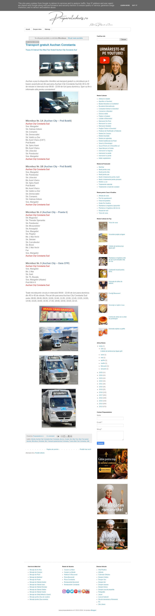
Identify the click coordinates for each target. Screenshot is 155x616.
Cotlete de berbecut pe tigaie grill (111, 351)
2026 (101, 346)
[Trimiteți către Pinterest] (71, 436)
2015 (101, 401)
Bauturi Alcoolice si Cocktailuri (109, 104)
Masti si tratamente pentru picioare (110, 179)
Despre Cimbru (103, 577)
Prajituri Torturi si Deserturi (107, 128)
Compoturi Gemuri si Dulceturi (109, 109)
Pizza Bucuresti (69, 577)
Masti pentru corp (104, 169)
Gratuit (67, 439)
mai (102, 357)
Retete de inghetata (105, 138)
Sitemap (47, 29)
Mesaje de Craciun (36, 572)
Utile (88, 441)
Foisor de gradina (104, 201)
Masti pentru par (104, 174)
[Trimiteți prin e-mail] (62, 436)
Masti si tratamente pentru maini (109, 177)
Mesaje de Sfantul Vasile (38, 592)
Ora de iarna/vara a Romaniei (108, 599)
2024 (101, 375)
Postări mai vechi (85, 449)
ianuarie (104, 369)
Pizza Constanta (69, 579)
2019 (101, 389)
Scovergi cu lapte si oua (116, 305)
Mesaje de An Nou (36, 570)
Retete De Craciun (105, 133)
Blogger (93, 610)
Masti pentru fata (104, 172)
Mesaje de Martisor (36, 577)
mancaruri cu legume (106, 151)
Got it (134, 5)
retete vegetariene (105, 158)
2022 (101, 381)
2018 (101, 392)
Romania (41, 441)
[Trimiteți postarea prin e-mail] (57, 436)
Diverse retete (103, 114)
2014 (101, 404)
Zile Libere (101, 604)
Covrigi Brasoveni (114, 293)
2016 (101, 398)
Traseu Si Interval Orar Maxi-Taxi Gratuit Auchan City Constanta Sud (51, 50)
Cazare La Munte (69, 572)
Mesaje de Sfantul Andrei (38, 582)
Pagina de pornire (52, 449)
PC (99, 602)
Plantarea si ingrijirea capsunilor (109, 206)
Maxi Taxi (75, 439)
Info (71, 439)
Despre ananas (103, 584)
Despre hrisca (103, 587)
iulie (102, 349)
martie (103, 363)
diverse (62, 439)
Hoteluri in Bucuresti (70, 574)
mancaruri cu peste (105, 156)
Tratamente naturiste (105, 184)
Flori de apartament (105, 198)
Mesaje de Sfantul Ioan (37, 584)
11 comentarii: (50, 436)
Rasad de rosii (103, 210)
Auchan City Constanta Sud (44, 439)
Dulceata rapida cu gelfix (117, 329)
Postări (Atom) (39, 453)
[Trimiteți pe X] (66, 436)
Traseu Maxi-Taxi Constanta (77, 441)
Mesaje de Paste (35, 579)
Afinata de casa (104, 196)
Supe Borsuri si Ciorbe (106, 148)
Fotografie (101, 592)
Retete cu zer (103, 182)
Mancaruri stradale (105, 126)
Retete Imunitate (104, 136)
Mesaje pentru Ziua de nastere (40, 597)
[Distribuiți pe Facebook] (69, 436)
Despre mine (37, 29)
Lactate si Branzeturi (105, 118)
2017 (101, 395)
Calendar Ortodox (104, 574)
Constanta (56, 439)
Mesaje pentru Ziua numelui (39, 599)
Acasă (28, 29)
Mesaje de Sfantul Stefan (38, 589)
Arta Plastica (102, 570)
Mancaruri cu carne (105, 123)
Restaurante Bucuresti (71, 582)
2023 (101, 378)
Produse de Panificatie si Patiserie (110, 131)
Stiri (46, 441)
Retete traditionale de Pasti (107, 141)
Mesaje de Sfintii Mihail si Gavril (40, 594)
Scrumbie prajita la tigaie (117, 234)
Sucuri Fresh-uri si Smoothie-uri (109, 146)
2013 (101, 406)
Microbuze (35, 441)
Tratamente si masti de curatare (109, 187)
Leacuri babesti (103, 597)
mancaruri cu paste (105, 153)
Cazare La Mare (69, 570)
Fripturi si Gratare (104, 116)
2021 (101, 384)
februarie (104, 366)
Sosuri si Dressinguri (105, 143)
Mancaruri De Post (105, 121)
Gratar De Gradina (105, 203)
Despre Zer (102, 582)
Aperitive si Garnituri (105, 101)
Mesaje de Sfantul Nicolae (38, 587)
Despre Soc (102, 579)
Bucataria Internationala (106, 106)
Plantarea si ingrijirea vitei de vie (109, 208)
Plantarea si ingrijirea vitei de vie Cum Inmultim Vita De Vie (117, 259)
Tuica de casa (103, 213)
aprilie (103, 360)
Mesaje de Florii (35, 574)
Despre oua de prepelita (106, 589)
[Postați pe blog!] (64, 436)
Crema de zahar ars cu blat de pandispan (117, 317)
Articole (33, 439)
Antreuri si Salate (104, 99)
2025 (101, 372)
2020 (101, 387)
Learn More (125, 5)
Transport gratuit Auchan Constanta (50, 44)
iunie (102, 355)
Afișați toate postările (75, 38)
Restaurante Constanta (71, 584)
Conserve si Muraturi (105, 111)
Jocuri (100, 594)
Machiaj (101, 167)
